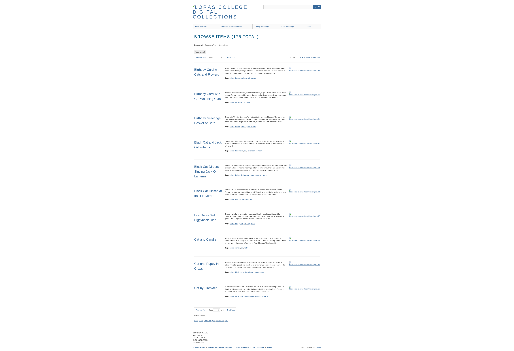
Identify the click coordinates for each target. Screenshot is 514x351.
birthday (244, 78)
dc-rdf (201, 321)
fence (240, 102)
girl (244, 102)
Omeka (318, 347)
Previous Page (201, 58)
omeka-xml (220, 321)
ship (248, 224)
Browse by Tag (210, 45)
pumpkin (259, 151)
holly (245, 248)
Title (300, 57)
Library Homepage (262, 27)
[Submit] (319, 7)
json (213, 321)
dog (251, 272)
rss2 (226, 321)
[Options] (315, 7)
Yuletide (265, 296)
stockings (257, 296)
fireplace (241, 296)
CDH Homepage (287, 27)
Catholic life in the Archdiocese (231, 27)
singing (264, 175)
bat (236, 175)
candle (237, 248)
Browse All (198, 45)
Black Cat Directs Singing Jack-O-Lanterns (206, 171)
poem (252, 296)
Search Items (223, 45)
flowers (253, 78)
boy (236, 199)
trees (248, 102)
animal (232, 78)
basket (237, 78)
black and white (241, 272)
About (309, 27)
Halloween (251, 151)
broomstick (239, 151)
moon (252, 175)
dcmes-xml (207, 321)
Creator (307, 57)
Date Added (315, 57)
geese (241, 224)
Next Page (231, 58)
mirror (252, 199)
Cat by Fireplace (205, 288)
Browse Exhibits (201, 27)
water (253, 224)
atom (196, 321)
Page (211, 58)
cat (248, 78)
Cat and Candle (205, 239)
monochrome (259, 272)
